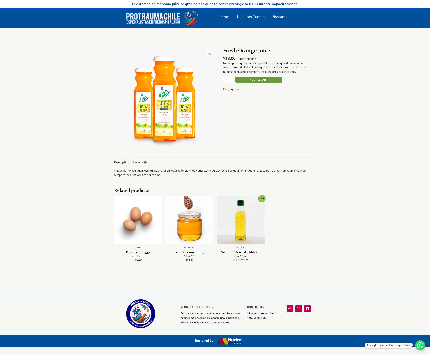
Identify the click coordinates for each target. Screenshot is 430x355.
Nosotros (279, 16)
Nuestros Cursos (250, 16)
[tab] (121, 162)
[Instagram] (298, 308)
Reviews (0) (140, 162)
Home (224, 16)
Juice (237, 89)
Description (121, 162)
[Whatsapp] (290, 308)
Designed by (204, 340)
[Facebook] (307, 308)
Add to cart (259, 80)
